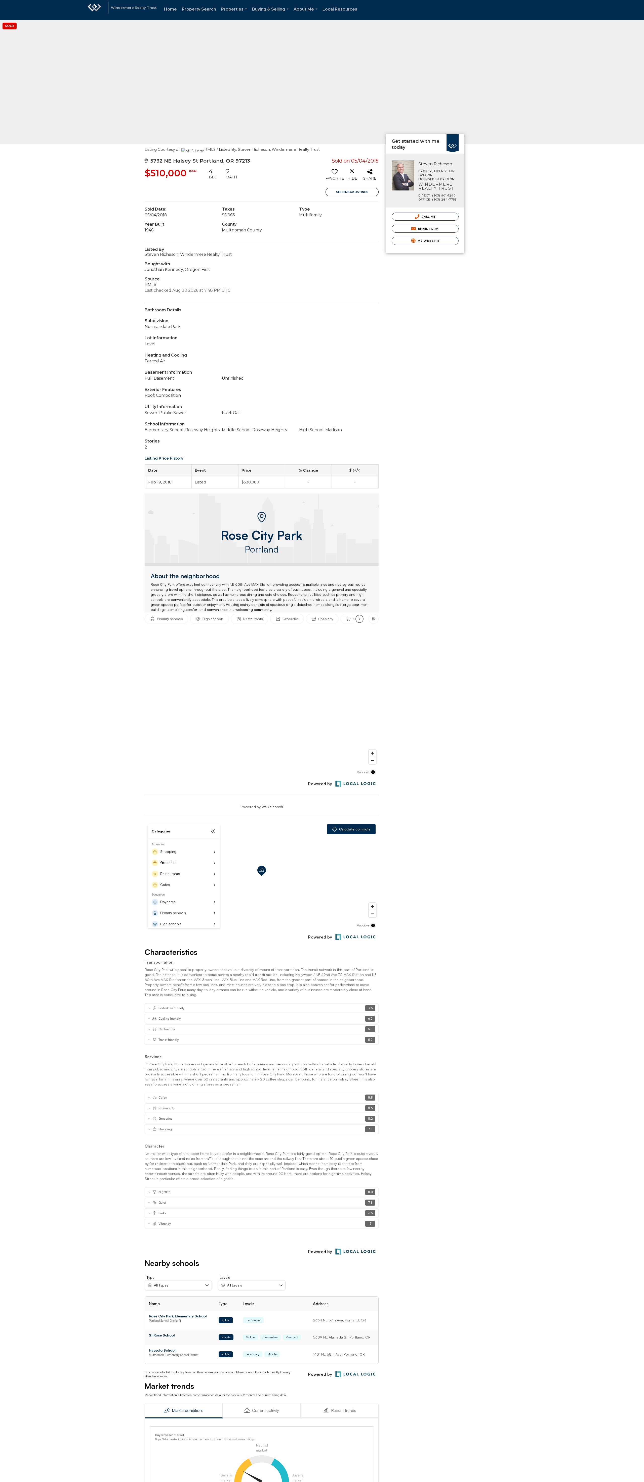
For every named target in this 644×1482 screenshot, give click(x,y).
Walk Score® (272, 807)
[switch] (334, 176)
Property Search (199, 9)
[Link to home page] (94, 10)
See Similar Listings (352, 192)
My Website (428, 240)
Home (170, 9)
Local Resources (340, 9)
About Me (306, 13)
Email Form (428, 228)
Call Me (428, 216)
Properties (235, 13)
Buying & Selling (271, 13)
